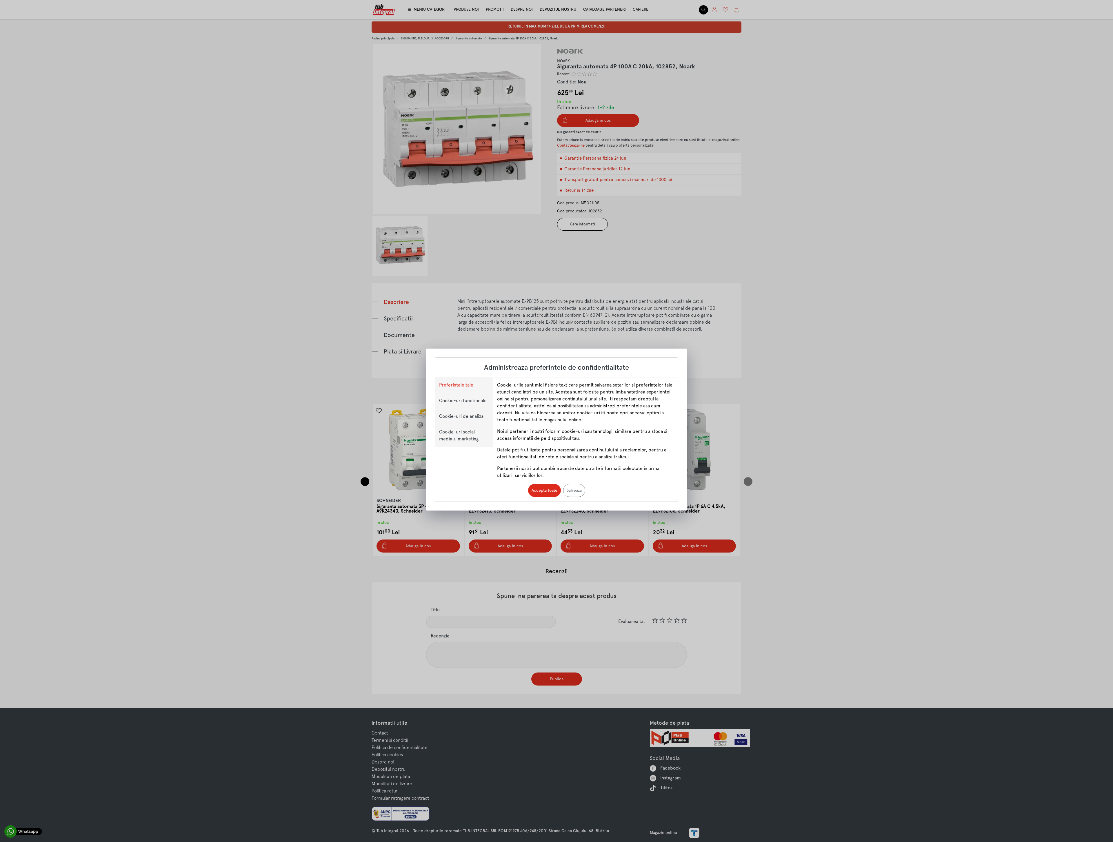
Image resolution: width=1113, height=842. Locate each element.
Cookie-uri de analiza (461, 416)
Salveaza (574, 490)
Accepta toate (544, 490)
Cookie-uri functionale (463, 400)
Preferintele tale (456, 385)
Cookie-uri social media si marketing (459, 435)
